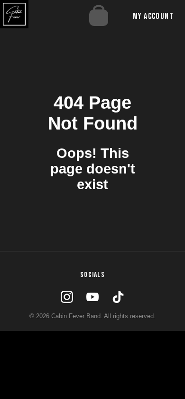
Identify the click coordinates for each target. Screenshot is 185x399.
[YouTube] (92, 297)
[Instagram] (67, 297)
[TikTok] (118, 297)
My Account (153, 16)
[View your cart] (101, 16)
